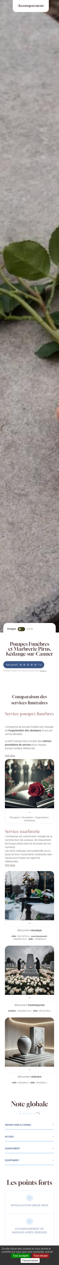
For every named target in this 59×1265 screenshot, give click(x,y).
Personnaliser (30, 1260)
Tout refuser (41, 1255)
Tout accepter (21, 1255)
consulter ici (43, 671)
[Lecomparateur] (31, 6)
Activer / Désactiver (21, 629)
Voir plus (10, 755)
